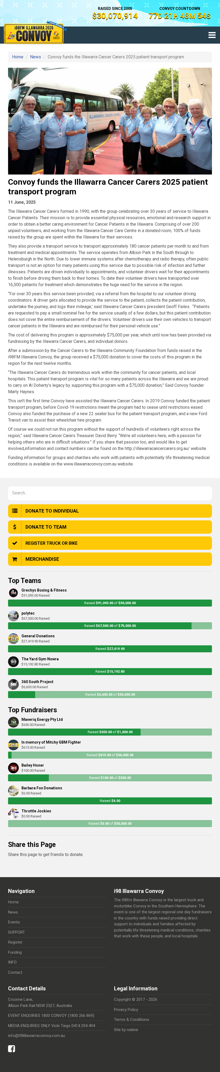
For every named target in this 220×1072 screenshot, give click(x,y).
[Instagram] (19, 1047)
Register (15, 942)
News (35, 56)
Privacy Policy (126, 1009)
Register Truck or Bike (51, 543)
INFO (12, 962)
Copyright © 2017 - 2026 (135, 999)
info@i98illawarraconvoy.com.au (36, 1035)
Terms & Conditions (131, 1019)
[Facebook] (13, 1050)
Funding (15, 952)
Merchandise (42, 559)
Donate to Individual (52, 511)
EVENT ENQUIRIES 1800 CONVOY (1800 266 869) (51, 1015)
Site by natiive (126, 1029)
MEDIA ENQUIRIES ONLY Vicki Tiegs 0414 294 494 (51, 1025)
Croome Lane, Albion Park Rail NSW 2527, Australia (40, 1002)
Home (17, 56)
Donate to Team (46, 527)
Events (14, 922)
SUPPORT (16, 932)
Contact (15, 972)
